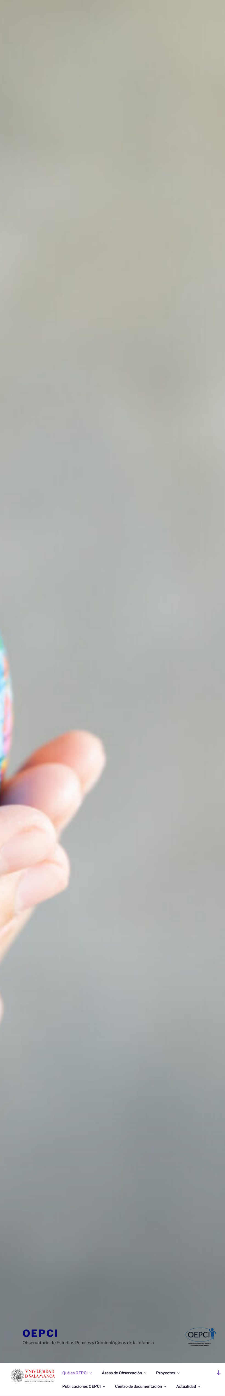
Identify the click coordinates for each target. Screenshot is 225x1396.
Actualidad (186, 1386)
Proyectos (165, 1372)
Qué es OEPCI (75, 1372)
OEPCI (40, 1333)
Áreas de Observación (122, 1372)
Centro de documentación (138, 1386)
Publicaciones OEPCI (81, 1386)
